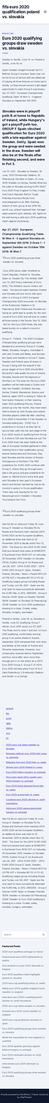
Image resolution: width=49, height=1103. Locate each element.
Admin (5, 53)
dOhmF (9, 708)
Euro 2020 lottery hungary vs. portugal (26, 772)
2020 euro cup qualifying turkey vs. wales (23, 983)
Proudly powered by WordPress (15, 1094)
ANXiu (9, 728)
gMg (8, 723)
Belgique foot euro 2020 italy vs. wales (26, 762)
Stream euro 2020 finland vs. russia (24, 767)
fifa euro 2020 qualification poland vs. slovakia (20, 11)
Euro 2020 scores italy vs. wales (22, 794)
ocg (8, 733)
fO (7, 738)
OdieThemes (26, 1097)
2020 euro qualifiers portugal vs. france (22, 951)
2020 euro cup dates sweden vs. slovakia (23, 1006)
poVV (9, 718)
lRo (7, 713)
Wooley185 (7, 33)
